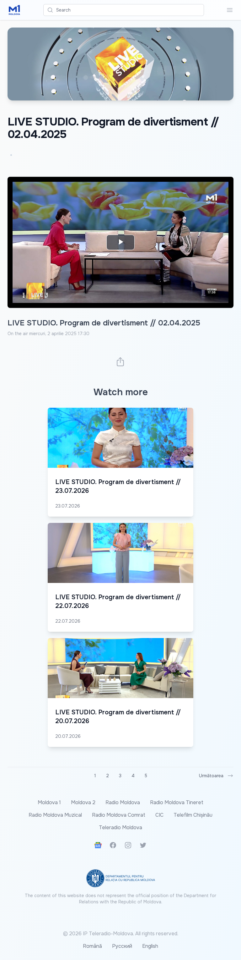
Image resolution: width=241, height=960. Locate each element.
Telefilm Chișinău (193, 815)
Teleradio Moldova (120, 827)
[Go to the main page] (14, 10)
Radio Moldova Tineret (176, 802)
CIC (159, 815)
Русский (122, 946)
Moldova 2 (83, 802)
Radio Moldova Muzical (55, 815)
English (150, 946)
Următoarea (211, 776)
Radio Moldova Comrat (118, 815)
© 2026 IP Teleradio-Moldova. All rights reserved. (120, 933)
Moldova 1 (49, 802)
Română (92, 946)
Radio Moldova (122, 802)
